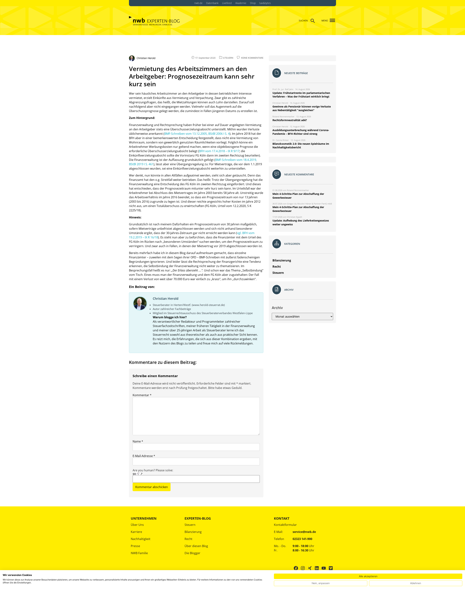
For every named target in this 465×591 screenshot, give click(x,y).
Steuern (190, 525)
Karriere (136, 532)
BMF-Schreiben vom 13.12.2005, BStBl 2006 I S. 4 (197, 134)
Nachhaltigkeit (140, 539)
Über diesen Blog (196, 546)
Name (138, 441)
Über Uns (137, 525)
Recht (188, 539)
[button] (331, 21)
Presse (135, 546)
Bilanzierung (193, 532)
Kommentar (142, 395)
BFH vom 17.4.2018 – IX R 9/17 (219, 151)
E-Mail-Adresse (144, 455)
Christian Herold (165, 298)
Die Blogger (192, 553)
